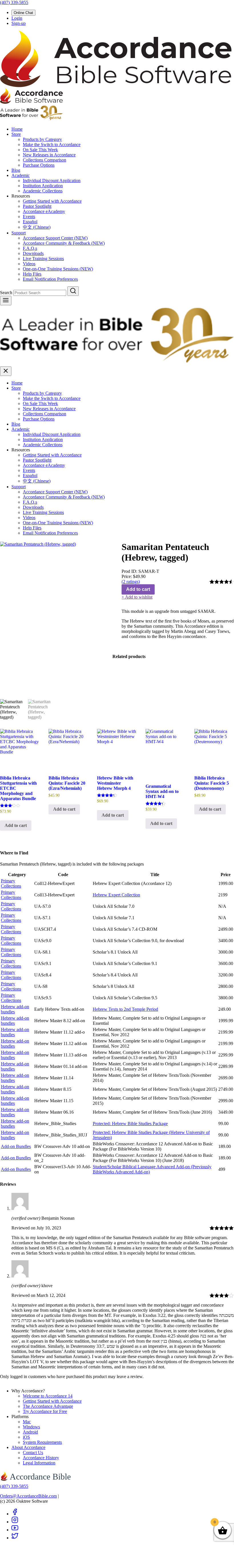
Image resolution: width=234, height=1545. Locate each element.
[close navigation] (5, 371)
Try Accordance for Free (45, 1411)
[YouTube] (14, 1529)
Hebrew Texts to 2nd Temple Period (125, 1009)
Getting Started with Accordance (52, 201)
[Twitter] (14, 1537)
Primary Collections (11, 883)
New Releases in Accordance (49, 154)
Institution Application (43, 185)
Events (29, 216)
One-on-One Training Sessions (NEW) (58, 268)
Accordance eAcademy (44, 211)
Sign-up (18, 23)
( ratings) (131, 581)
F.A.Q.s (30, 248)
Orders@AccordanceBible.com (28, 1496)
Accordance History (41, 1457)
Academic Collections (42, 190)
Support (18, 232)
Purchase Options (39, 165)
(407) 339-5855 (14, 2)
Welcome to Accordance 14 (47, 1396)
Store (16, 134)
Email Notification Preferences (50, 279)
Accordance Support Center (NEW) (55, 238)
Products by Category (42, 139)
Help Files (32, 274)
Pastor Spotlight (37, 206)
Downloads (33, 253)
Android (30, 1432)
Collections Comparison (44, 160)
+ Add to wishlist (137, 597)
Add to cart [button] (16, 825)
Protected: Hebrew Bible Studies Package (130, 1123)
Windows (31, 1426)
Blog (15, 170)
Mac (27, 1421)
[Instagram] (14, 1521)
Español (30, 221)
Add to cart (138, 589)
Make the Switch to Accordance (51, 144)
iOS (26, 1437)
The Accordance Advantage (48, 1406)
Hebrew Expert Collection (116, 894)
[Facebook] (14, 1513)
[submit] (73, 291)
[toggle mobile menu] (5, 300)
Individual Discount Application (51, 180)
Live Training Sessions (43, 258)
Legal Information (39, 1462)
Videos (29, 263)
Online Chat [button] (23, 13)
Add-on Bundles (16, 1146)
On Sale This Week (40, 149)
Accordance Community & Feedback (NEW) (64, 243)
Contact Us (33, 1452)
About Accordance (28, 1447)
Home (17, 129)
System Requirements (42, 1442)
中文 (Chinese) (37, 227)
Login (16, 18)
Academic (20, 175)
